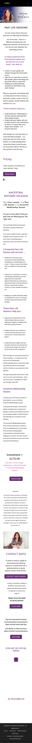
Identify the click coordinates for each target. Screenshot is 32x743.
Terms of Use (12, 730)
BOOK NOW (9, 174)
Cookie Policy (15, 733)
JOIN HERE (16, 637)
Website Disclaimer (22, 730)
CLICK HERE (16, 606)
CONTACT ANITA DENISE (16, 576)
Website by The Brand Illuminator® (15, 736)
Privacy (5, 730)
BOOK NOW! (16, 479)
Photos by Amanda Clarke (15, 738)
